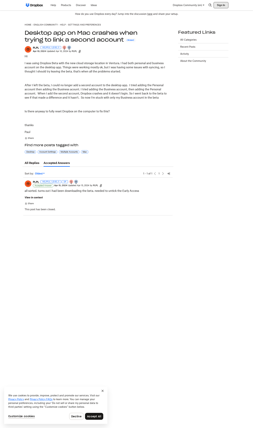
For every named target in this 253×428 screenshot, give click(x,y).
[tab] (32, 163)
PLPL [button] (36, 47)
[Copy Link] (80, 51)
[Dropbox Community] (34, 5)
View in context (34, 197)
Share (29, 138)
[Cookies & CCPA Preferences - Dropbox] (55, 405)
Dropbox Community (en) (187, 5)
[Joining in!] (69, 47)
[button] (28, 49)
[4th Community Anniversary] (64, 47)
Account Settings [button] (47, 152)
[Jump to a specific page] (168, 173)
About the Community (193, 60)
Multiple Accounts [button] (69, 152)
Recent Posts (187, 46)
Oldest (39, 173)
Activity (184, 53)
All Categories (188, 39)
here (149, 13)
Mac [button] (85, 152)
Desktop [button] (30, 152)
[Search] (210, 5)
